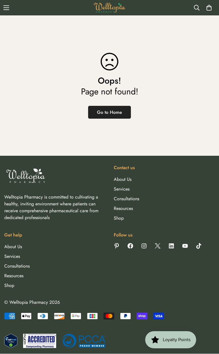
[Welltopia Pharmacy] (109, 7)
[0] (209, 7)
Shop (119, 218)
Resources (123, 208)
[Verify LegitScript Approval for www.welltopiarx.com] (10, 341)
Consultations (126, 198)
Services (121, 189)
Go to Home (109, 112)
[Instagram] (144, 246)
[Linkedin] (171, 246)
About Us (122, 179)
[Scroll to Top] (207, 322)
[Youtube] (185, 246)
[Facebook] (130, 246)
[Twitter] (158, 246)
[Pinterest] (116, 246)
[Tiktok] (199, 246)
